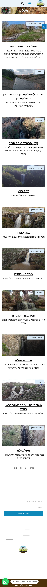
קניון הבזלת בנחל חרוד (23, 143)
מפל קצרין (23, 232)
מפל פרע (23, 191)
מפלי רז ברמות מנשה (23, 46)
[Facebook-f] (31, 567)
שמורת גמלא (23, 360)
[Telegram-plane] (15, 567)
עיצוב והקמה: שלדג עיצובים (23, 585)
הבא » (14, 467)
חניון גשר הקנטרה (23, 315)
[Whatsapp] (23, 567)
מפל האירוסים (23, 274)
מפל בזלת (23, 450)
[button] (30, 3)
